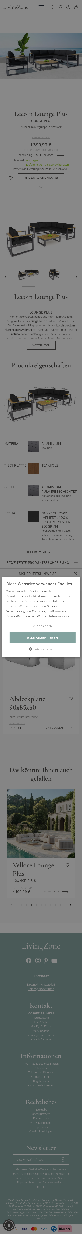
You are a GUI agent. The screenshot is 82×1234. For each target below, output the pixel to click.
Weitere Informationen (53, 616)
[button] (41, 649)
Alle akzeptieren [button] (42, 637)
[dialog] (41, 617)
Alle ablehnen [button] (42, 626)
